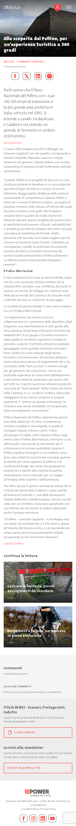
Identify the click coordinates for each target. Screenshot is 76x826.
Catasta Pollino (14, 543)
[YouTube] (52, 818)
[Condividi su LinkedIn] (38, 76)
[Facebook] (23, 818)
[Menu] (68, 7)
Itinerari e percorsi (31, 61)
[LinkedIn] (43, 818)
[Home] (12, 7)
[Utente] (57, 7)
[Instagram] (49, 76)
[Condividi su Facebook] (13, 76)
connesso (24, 692)
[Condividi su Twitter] (26, 76)
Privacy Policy (48, 809)
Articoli (9, 61)
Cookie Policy (30, 809)
